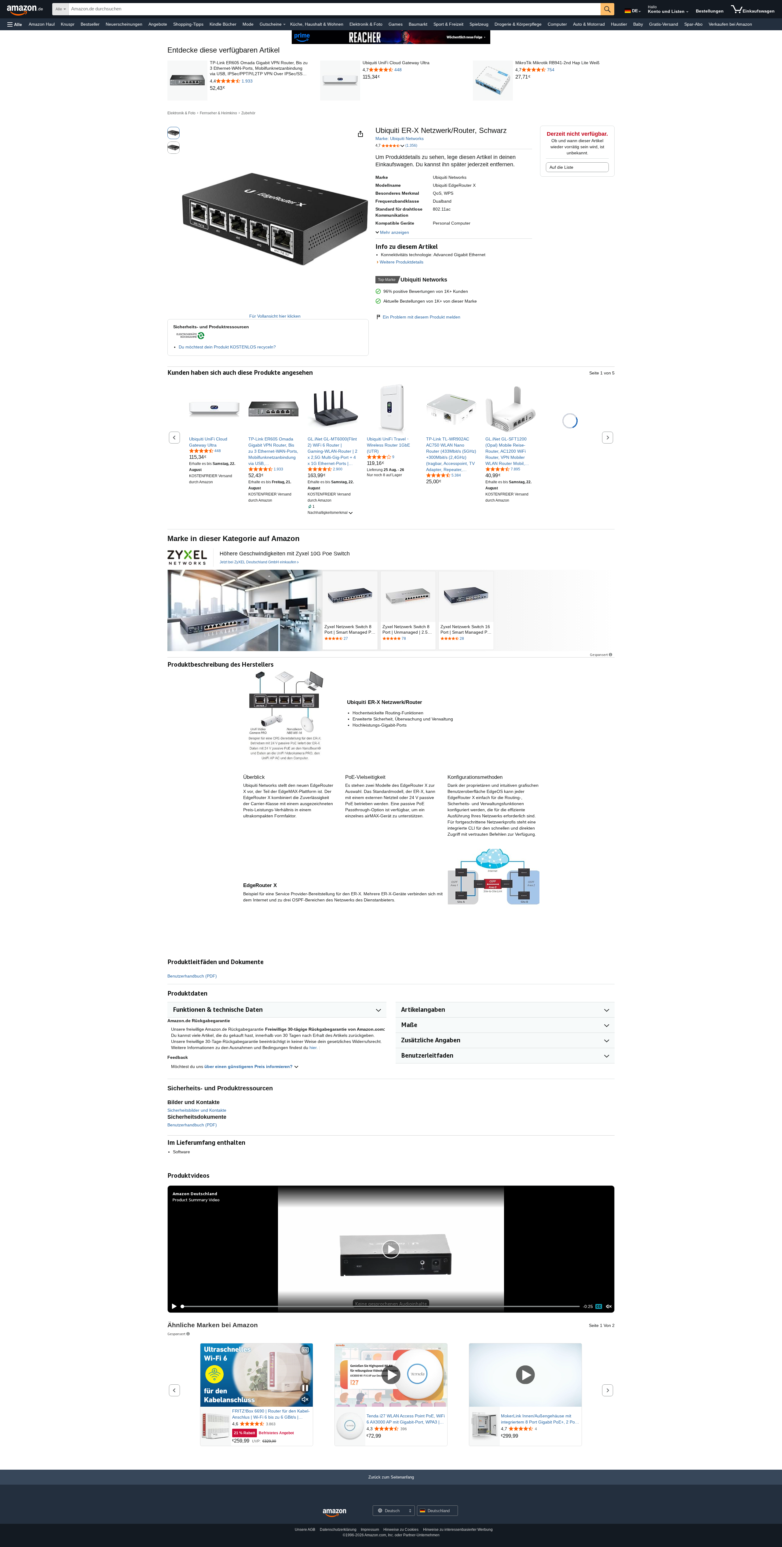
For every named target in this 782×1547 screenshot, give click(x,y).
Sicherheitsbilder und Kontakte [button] (196, 1110)
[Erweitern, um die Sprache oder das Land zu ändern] (639, 11)
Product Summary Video (196, 1199)
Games (396, 24)
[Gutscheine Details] (284, 24)
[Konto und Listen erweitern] (687, 12)
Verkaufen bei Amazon (730, 24)
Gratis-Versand (663, 24)
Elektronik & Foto (365, 24)
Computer (557, 24)
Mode (248, 24)
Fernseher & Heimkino (218, 113)
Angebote (157, 24)
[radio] (173, 133)
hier (312, 1047)
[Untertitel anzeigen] (305, 1350)
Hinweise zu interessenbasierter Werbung (458, 1529)
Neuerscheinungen (124, 24)
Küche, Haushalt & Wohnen (316, 24)
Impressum (370, 1529)
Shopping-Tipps (188, 24)
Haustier (619, 24)
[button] (15, 24)
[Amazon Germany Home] (334, 1513)
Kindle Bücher (223, 24)
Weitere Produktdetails (401, 262)
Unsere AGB (305, 1529)
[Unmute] (609, 1306)
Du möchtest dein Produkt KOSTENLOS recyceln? (227, 346)
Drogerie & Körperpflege (518, 24)
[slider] (380, 1306)
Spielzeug (479, 24)
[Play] (172, 1306)
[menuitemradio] (598, 1306)
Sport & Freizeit (448, 24)
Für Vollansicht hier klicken (275, 316)
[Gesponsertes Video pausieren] (305, 1388)
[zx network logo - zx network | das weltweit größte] (187, 557)
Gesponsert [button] (599, 655)
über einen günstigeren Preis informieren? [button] (249, 1066)
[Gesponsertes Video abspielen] (391, 1375)
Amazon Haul (42, 24)
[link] (259, 88)
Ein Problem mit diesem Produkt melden (421, 317)
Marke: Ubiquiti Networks (399, 138)
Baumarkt (418, 24)
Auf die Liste (561, 167)
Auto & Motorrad (589, 24)
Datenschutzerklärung (338, 1529)
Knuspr (68, 24)
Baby (638, 24)
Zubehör (248, 113)
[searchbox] (335, 9)
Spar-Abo (693, 24)
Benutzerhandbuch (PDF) (192, 976)
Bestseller (90, 24)
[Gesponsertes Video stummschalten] (305, 1399)
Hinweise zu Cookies (400, 1529)
